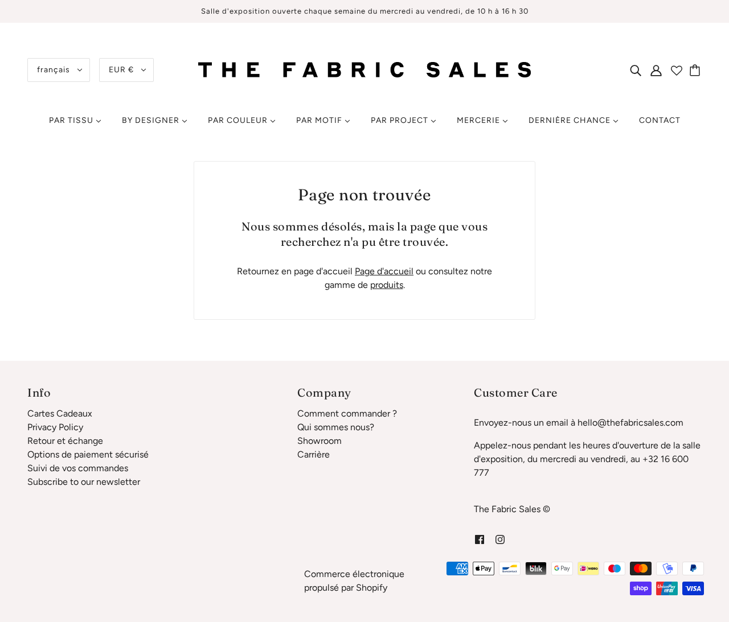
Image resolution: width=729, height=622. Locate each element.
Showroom (319, 440)
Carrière (313, 454)
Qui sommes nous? (335, 427)
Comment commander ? (347, 413)
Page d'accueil (384, 271)
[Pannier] (696, 70)
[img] (635, 70)
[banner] (364, 69)
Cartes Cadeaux (59, 413)
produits (386, 284)
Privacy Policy (55, 427)
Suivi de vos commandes (77, 468)
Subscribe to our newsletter (83, 481)
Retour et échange (65, 440)
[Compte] (656, 70)
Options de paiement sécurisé (88, 454)
